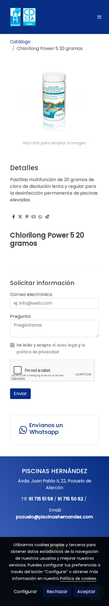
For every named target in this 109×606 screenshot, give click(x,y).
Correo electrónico (31, 294)
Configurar (25, 591)
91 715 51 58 (41, 499)
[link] (22, 17)
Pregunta (20, 316)
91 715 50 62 (70, 499)
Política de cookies (78, 578)
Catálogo (20, 41)
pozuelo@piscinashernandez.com (54, 517)
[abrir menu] (99, 16)
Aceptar (86, 591)
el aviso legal (65, 345)
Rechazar (57, 591)
